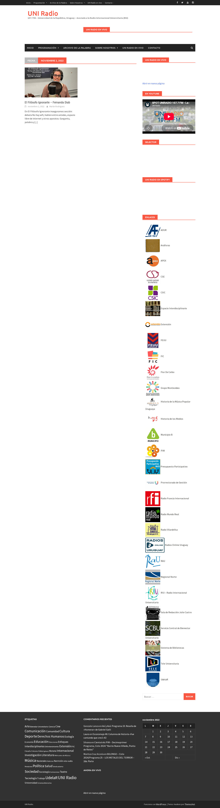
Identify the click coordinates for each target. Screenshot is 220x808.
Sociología (44, 771)
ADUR (163, 230)
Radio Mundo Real (169, 514)
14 (146, 741)
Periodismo (28, 766)
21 (146, 747)
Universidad (31, 782)
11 (176, 736)
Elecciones (53, 742)
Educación (41, 741)
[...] (36, 122)
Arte (27, 726)
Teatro (63, 771)
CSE (162, 276)
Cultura (64, 731)
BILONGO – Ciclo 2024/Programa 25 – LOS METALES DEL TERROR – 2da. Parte (109, 757)
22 (153, 747)
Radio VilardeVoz (169, 529)
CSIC (162, 292)
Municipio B (166, 434)
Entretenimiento (52, 746)
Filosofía (28, 751)
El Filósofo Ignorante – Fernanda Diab (47, 102)
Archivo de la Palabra (58, 2)
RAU (162, 560)
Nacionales (42, 761)
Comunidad (52, 731)
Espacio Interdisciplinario (173, 308)
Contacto (108, 2)
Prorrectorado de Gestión (173, 482)
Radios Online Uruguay (176, 544)
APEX (163, 260)
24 (168, 747)
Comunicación (35, 731)
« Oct (147, 757)
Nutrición (58, 761)
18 (176, 741)
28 (146, 752)
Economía (29, 742)
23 (161, 747)
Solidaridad (54, 772)
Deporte (31, 736)
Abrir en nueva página (153, 83)
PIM (162, 450)
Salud (49, 766)
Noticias (50, 761)
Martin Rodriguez (57, 106)
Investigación (33, 755)
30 (161, 752)
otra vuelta (68, 761)
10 (168, 736)
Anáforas (165, 245)
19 (183, 741)
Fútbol (41, 751)
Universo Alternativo (44, 783)
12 (183, 736)
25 (176, 747)
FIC (162, 356)
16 (161, 741)
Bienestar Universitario (39, 726)
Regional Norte (168, 576)
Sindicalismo (58, 766)
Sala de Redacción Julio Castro (176, 612)
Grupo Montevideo (170, 387)
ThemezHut (190, 804)
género (46, 751)
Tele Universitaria (169, 663)
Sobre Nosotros (76, 2)
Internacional (65, 750)
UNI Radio (43, 13)
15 (153, 741)
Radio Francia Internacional (174, 498)
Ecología (69, 736)
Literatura (48, 755)
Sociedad (32, 771)
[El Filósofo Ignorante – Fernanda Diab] (51, 82)
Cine (58, 726)
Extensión (165, 324)
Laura (86, 734)
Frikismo (34, 751)
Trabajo (41, 778)
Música (30, 760)
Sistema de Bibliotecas (172, 647)
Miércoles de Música (62, 755)
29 (153, 752)
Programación (39, 2)
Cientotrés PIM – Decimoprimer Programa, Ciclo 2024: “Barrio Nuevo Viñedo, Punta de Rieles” (109, 746)
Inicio (28, 2)
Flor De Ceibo (167, 372)
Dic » (177, 757)
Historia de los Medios (171, 418)
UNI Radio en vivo (95, 2)
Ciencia (52, 726)
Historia (52, 750)
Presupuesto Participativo (174, 466)
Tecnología (31, 778)
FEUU (163, 340)
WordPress (161, 804)
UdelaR (164, 679)
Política (38, 766)
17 (168, 741)
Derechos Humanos (50, 736)
